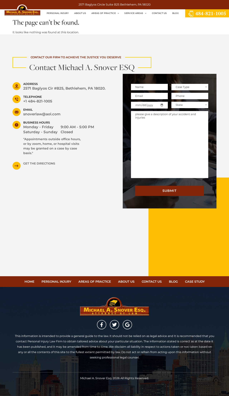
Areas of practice (94, 281)
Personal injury (56, 281)
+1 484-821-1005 (37, 101)
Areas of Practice (103, 13)
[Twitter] (114, 324)
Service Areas (133, 13)
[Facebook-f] (101, 324)
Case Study (195, 281)
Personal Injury (58, 13)
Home (29, 281)
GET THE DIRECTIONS (39, 163)
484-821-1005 (210, 13)
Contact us (159, 13)
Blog (175, 13)
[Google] (127, 324)
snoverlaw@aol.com (41, 114)
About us (80, 13)
